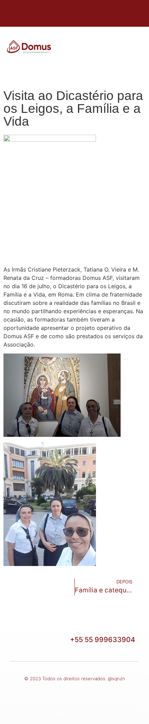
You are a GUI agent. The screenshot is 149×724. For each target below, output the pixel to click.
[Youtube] (93, 12)
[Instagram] (74, 12)
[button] (117, 47)
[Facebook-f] (55, 12)
